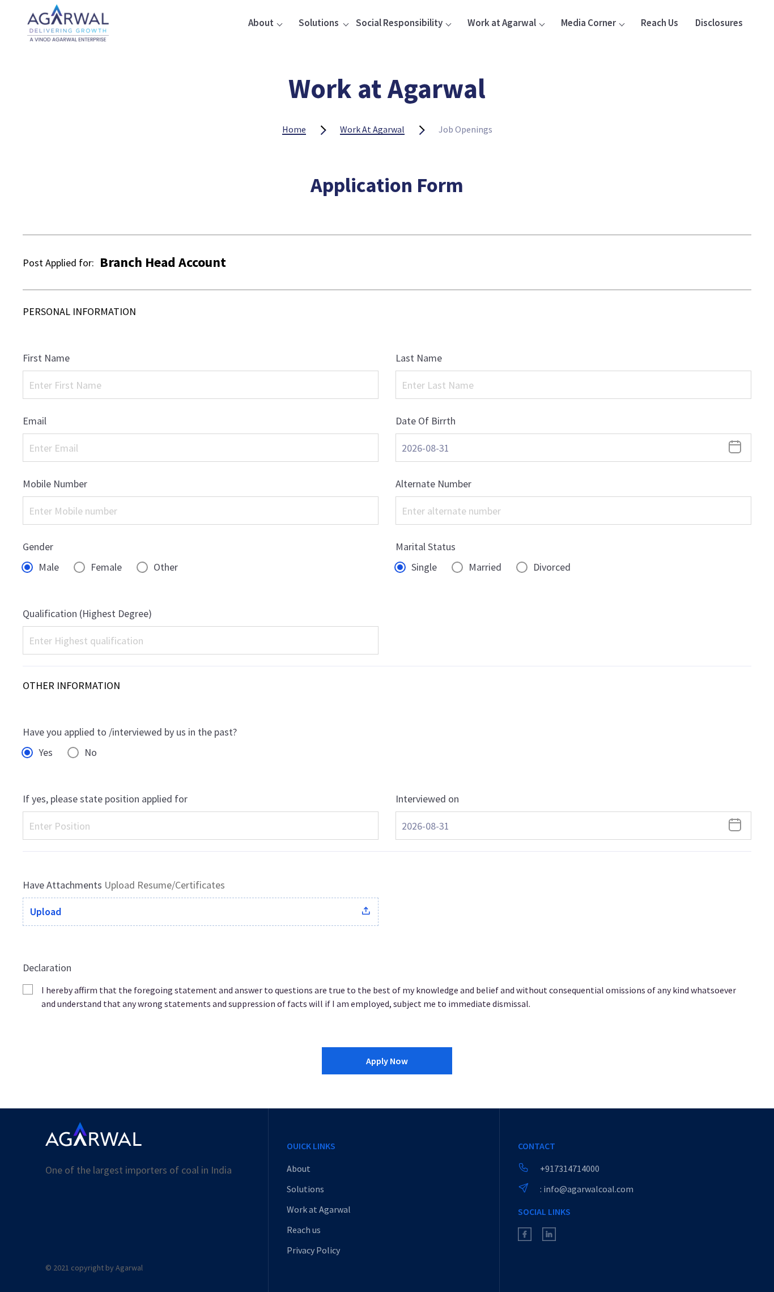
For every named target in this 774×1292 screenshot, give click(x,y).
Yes (46, 752)
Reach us (304, 1229)
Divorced (552, 566)
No (90, 752)
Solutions (305, 1189)
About (299, 1168)
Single (424, 566)
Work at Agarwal (372, 129)
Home (294, 129)
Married (485, 566)
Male (49, 566)
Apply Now (387, 1060)
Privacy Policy (313, 1250)
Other (166, 566)
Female (106, 566)
